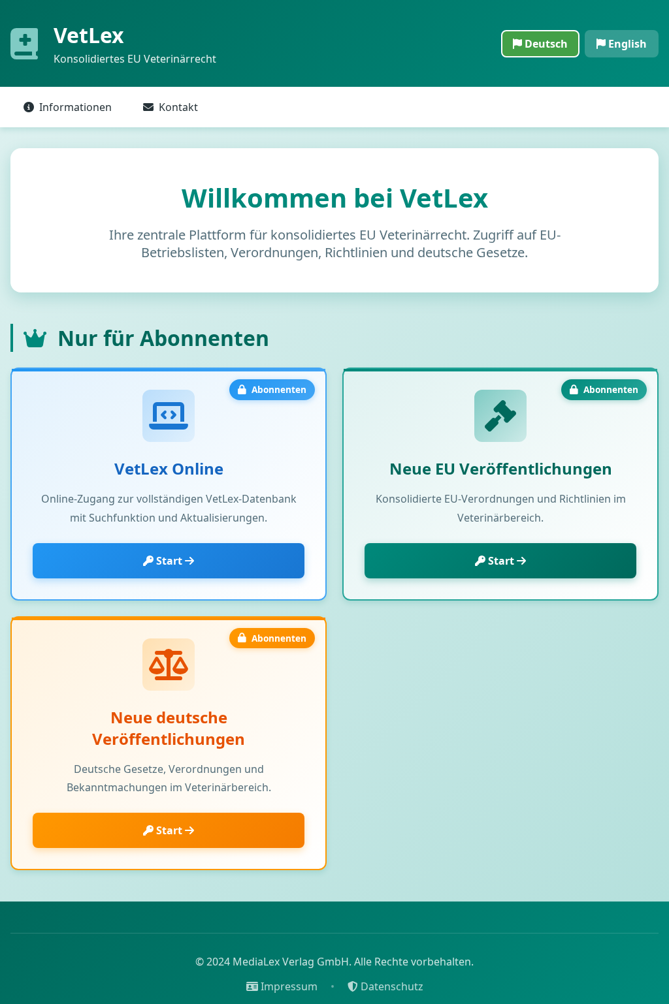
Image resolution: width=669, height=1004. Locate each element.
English (626, 44)
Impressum (288, 986)
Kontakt (178, 107)
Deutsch (545, 44)
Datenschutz (390, 986)
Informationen (75, 107)
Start (169, 561)
